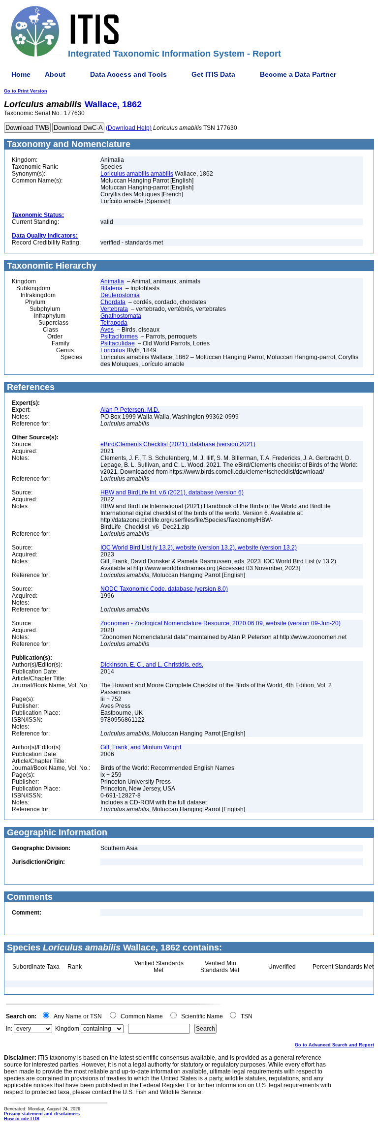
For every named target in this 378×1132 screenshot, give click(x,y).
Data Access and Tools (128, 74)
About (55, 74)
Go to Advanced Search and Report (334, 1044)
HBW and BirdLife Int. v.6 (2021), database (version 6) (172, 492)
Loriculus (112, 350)
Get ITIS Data (213, 74)
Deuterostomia (120, 295)
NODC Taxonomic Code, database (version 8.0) (164, 588)
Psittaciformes (119, 336)
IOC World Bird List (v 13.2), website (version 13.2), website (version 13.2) (198, 547)
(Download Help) (129, 127)
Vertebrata (114, 309)
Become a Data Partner (298, 74)
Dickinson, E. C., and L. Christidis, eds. (151, 664)
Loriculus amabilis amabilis (136, 173)
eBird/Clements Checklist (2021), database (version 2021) (177, 444)
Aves (107, 329)
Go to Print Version (25, 91)
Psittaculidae (117, 343)
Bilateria (111, 288)
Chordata (113, 302)
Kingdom (67, 1028)
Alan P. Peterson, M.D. (129, 409)
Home (21, 74)
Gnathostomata (120, 315)
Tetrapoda (113, 322)
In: (9, 1028)
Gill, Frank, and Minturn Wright (140, 747)
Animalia (112, 281)
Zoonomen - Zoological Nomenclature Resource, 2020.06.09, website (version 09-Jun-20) (220, 623)
